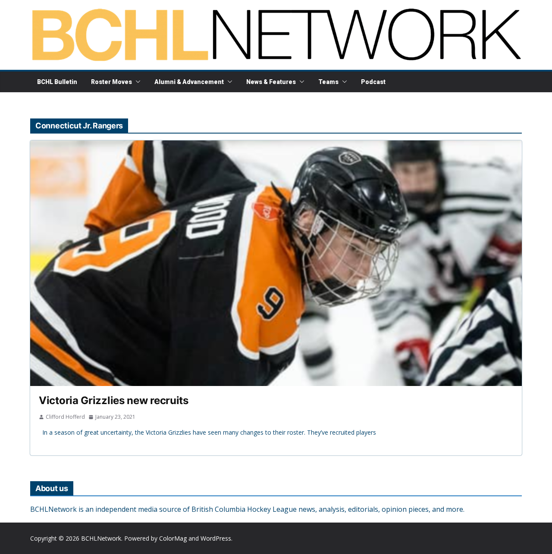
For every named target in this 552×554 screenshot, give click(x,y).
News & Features (271, 81)
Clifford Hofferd (65, 416)
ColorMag (173, 538)
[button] (136, 82)
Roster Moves (111, 81)
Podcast (373, 81)
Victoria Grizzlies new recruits (113, 400)
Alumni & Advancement (189, 81)
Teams (328, 81)
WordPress (216, 538)
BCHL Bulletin (57, 81)
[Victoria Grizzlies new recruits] (276, 263)
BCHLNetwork (101, 538)
